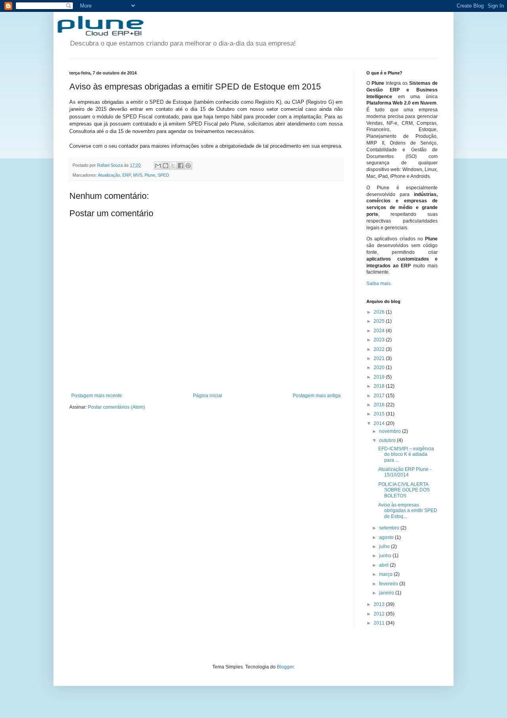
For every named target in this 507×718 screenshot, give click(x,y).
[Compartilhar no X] (173, 166)
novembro (390, 431)
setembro (389, 528)
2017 (380, 395)
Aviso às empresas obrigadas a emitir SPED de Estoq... (407, 510)
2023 (380, 340)
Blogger (285, 667)
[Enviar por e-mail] (158, 166)
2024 (380, 330)
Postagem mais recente (96, 395)
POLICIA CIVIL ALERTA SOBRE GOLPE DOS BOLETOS (404, 490)
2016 (380, 405)
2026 (380, 312)
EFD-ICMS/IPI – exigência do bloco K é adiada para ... (406, 454)
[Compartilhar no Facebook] (181, 166)
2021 (380, 358)
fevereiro (389, 584)
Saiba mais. (379, 283)
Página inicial (207, 395)
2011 (380, 623)
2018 (380, 386)
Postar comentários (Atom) (116, 407)
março (386, 574)
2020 (380, 367)
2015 (380, 414)
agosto (387, 537)
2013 (380, 604)
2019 (380, 377)
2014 (380, 423)
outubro (388, 440)
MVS (137, 175)
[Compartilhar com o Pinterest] (188, 166)
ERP (126, 175)
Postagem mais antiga (317, 395)
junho (386, 555)
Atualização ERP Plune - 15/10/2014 (404, 472)
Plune (150, 175)
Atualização (109, 175)
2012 (380, 614)
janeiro (387, 593)
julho (385, 546)
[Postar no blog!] (166, 166)
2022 (380, 349)
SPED (163, 175)
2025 (380, 321)
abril (384, 565)
